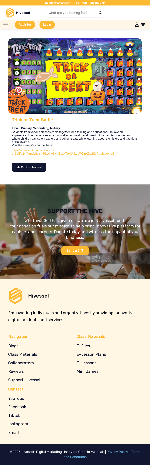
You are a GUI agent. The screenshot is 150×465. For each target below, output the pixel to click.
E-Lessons (87, 363)
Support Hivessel (24, 380)
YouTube (16, 398)
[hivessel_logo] (9, 12)
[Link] (137, 24)
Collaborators (21, 363)
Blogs (13, 345)
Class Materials (22, 354)
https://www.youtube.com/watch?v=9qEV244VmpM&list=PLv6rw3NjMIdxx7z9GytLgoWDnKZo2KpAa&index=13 (63, 152)
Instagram (18, 423)
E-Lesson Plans (91, 354)
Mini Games (87, 371)
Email (13, 432)
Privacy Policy (118, 452)
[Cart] (143, 24)
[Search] (100, 12)
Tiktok (14, 415)
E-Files (83, 345)
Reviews (16, 371)
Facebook (17, 406)
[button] (5, 25)
